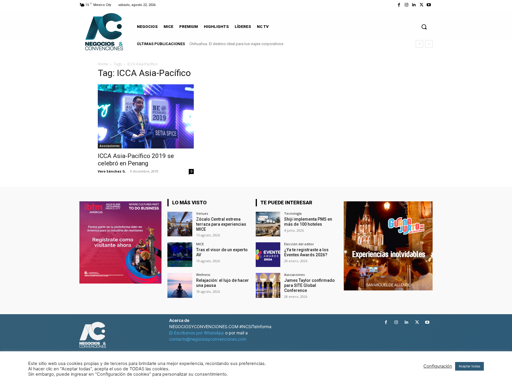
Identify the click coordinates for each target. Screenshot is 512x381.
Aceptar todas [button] (469, 366)
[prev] (419, 44)
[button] (424, 26)
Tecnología (293, 213)
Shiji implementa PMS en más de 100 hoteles (308, 222)
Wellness (203, 274)
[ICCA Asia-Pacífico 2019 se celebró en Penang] (146, 116)
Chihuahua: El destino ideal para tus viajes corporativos (236, 44)
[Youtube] (429, 5)
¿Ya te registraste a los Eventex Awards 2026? (306, 252)
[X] (421, 5)
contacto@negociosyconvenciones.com (207, 339)
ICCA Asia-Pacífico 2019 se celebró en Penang (136, 159)
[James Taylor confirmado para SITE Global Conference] (268, 285)
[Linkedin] (413, 5)
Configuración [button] (437, 366)
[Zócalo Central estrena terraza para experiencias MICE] (179, 224)
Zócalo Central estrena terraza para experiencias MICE (221, 224)
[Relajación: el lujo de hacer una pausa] (179, 285)
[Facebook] (399, 5)
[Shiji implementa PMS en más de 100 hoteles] (268, 224)
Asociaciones (110, 146)
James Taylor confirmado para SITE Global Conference (309, 285)
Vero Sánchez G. (112, 171)
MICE (200, 244)
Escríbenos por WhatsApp (199, 332)
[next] (429, 44)
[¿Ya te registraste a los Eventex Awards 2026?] (268, 254)
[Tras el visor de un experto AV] (179, 254)
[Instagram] (406, 5)
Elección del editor (299, 244)
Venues (202, 213)
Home (103, 64)
